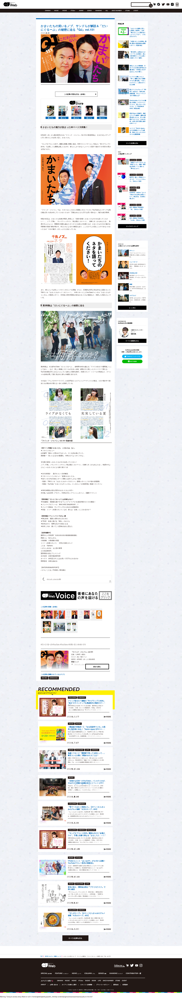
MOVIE (64, 10)
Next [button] (143, 332)
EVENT (136, 10)
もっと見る (132, 308)
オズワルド (133, 295)
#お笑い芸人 (72, 644)
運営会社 (115, 984)
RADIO (87, 980)
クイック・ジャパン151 (54, 579)
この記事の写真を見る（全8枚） (75, 94)
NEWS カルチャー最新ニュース (53, 956)
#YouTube (56, 644)
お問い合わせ (54, 984)
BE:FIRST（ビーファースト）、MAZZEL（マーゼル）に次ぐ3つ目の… (138, 277)
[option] (132, 332)
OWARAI (47, 10)
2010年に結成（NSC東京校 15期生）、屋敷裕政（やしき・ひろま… (138, 266)
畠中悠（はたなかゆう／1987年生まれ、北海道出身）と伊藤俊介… (138, 300)
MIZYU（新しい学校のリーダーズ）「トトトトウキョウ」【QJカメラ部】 (138, 179)
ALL (107, 10)
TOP (41, 956)
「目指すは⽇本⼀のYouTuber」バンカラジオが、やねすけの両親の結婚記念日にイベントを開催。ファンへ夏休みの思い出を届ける (87, 782)
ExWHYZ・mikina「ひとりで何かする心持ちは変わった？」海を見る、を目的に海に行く (138, 195)
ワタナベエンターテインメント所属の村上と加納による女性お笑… (138, 255)
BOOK (94, 980)
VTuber (73, 10)
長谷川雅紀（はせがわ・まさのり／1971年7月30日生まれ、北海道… (138, 288)
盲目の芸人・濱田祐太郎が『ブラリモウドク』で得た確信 (86, 888)
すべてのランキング (132, 226)
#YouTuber (64, 644)
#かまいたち (81, 644)
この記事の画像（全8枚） (49, 607)
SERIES (89, 10)
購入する (50, 118)
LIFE (99, 980)
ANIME (81, 10)
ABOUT (43, 984)
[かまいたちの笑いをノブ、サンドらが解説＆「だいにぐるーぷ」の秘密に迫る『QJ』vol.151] (47, 614)
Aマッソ (132, 250)
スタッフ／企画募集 (86, 984)
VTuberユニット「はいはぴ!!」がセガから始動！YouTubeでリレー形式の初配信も (87, 862)
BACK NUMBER (117, 10)
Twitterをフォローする (133, 356)
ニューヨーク (134, 262)
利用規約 (125, 984)
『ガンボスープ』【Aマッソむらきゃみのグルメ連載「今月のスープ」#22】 (86, 914)
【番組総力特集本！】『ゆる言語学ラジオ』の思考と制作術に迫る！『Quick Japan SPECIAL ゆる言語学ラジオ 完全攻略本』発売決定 (86, 728)
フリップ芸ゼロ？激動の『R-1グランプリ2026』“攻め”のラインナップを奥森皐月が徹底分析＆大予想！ (86, 702)
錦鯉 (131, 284)
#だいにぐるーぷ (46, 644)
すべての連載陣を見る (132, 341)
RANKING (98, 10)
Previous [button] (120, 332)
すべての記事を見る (75, 938)
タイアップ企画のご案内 (69, 984)
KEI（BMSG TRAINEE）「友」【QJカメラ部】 (137, 208)
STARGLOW (133, 273)
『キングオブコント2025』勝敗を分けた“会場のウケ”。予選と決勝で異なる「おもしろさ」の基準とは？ (87, 834)
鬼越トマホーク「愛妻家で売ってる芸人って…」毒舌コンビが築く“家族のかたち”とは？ (86, 754)
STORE (127, 10)
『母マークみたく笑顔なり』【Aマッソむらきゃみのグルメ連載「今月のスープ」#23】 (86, 808)
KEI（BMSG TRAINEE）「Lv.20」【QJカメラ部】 (137, 219)
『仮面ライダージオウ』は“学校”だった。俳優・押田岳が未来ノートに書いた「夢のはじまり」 (138, 165)
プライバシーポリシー (102, 984)
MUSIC (56, 10)
